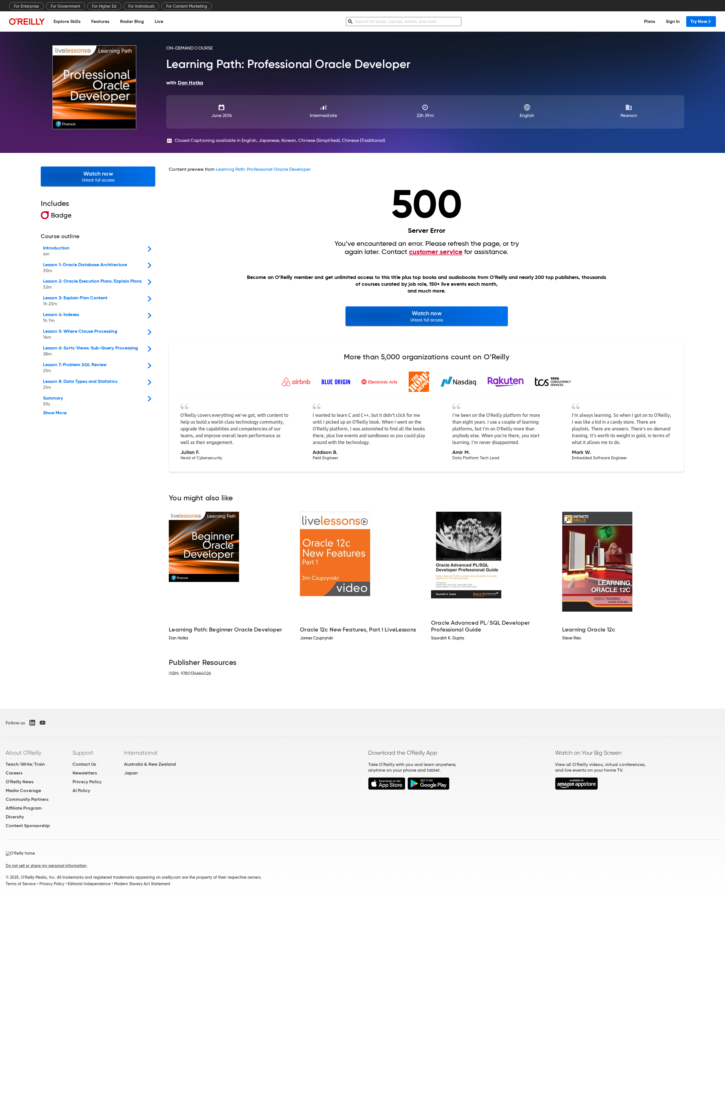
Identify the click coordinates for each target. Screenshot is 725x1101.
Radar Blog (132, 21)
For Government (65, 6)
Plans (649, 21)
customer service (435, 251)
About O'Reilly (23, 752)
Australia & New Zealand (150, 764)
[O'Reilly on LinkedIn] (32, 723)
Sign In (673, 21)
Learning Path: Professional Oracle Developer (263, 169)
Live (159, 21)
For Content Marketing (186, 6)
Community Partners (27, 799)
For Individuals (141, 6)
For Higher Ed (104, 6)
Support (82, 752)
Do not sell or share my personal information (46, 865)
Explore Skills (67, 21)
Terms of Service (21, 883)
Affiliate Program (24, 808)
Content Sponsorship (28, 826)
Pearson (628, 115)
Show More (55, 413)
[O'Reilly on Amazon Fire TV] (576, 788)
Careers (14, 773)
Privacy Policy (86, 782)
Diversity (15, 817)
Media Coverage (23, 790)
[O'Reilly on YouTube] (42, 723)
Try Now (698, 21)
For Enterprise (26, 6)
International (140, 752)
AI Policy (81, 790)
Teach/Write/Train (25, 764)
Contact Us (84, 764)
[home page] (27, 21)
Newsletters (84, 773)
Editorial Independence (89, 883)
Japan (131, 773)
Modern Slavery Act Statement (142, 883)
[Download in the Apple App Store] (386, 788)
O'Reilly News (19, 782)
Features (100, 21)
